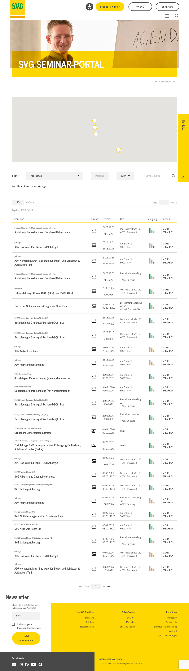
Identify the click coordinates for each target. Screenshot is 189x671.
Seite (155, 202)
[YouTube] (33, 664)
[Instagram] (21, 664)
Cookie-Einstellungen (167, 635)
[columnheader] (49, 219)
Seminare (167, 6)
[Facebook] (27, 664)
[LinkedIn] (14, 664)
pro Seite (30, 202)
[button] (95, 127)
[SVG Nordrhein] (17, 9)
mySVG (140, 6)
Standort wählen (110, 6)
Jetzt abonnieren (26, 638)
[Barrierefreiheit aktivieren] (89, 6)
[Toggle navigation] (167, 16)
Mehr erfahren (168, 230)
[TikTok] (40, 664)
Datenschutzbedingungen (29, 628)
